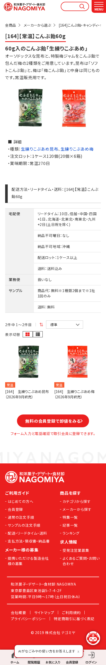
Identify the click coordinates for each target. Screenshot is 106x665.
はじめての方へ (20, 501)
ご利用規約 (71, 612)
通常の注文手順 (21, 517)
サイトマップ (44, 612)
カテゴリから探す (77, 501)
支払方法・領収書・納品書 (29, 541)
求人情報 (68, 542)
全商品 (10, 25)
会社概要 (18, 612)
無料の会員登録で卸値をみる (53, 421)
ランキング (71, 533)
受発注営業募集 (76, 550)
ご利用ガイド (17, 493)
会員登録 (15, 509)
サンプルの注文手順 (24, 525)
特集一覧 (70, 517)
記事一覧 (70, 525)
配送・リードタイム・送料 (27, 533)
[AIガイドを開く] (93, 638)
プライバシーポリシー (28, 618)
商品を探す (70, 493)
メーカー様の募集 (21, 550)
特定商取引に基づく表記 (74, 618)
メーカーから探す (77, 509)
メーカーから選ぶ (37, 25)
